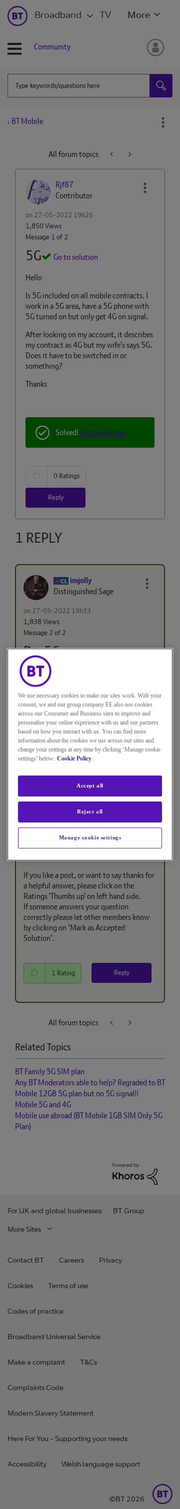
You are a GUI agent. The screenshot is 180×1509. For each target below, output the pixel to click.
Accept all (90, 785)
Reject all (90, 811)
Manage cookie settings (90, 837)
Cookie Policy (74, 758)
